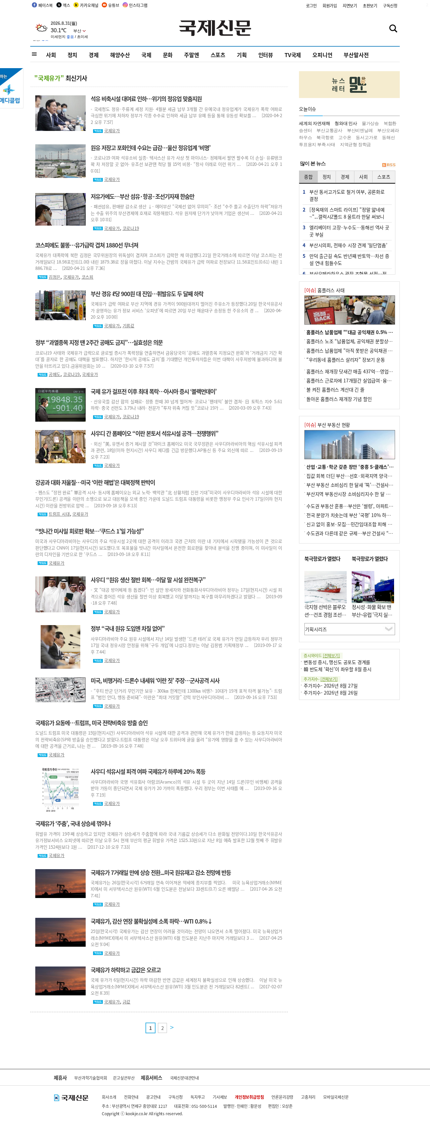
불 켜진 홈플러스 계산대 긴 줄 (335, 389)
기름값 (128, 325)
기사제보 (220, 1097)
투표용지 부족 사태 (317, 144)
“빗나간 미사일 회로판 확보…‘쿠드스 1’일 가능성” (89, 531)
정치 (73, 55)
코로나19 (131, 228)
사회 (51, 55)
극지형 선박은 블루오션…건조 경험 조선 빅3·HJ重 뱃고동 (325, 614)
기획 (242, 55)
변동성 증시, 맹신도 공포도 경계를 (337, 662)
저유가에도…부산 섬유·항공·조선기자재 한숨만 (142, 196)
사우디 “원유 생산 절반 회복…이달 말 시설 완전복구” (148, 580)
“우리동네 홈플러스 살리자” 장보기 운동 (345, 359)
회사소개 (109, 1097)
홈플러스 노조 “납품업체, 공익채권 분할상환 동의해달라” (362, 341)
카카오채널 (89, 5)
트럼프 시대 (59, 514)
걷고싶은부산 (124, 1078)
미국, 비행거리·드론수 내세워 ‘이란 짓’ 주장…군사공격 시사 (155, 680)
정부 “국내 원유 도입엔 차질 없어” (128, 628)
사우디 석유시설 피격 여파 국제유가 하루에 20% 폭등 (148, 771)
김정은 (54, 277)
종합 (308, 176)
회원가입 (329, 5)
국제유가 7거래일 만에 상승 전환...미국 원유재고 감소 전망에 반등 (161, 872)
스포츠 (218, 55)
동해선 (388, 137)
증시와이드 (322, 655)
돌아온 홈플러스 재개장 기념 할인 (339, 398)
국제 (146, 55)
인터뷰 (265, 55)
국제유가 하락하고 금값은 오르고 (126, 970)
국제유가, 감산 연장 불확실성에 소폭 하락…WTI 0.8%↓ (152, 921)
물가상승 (370, 123)
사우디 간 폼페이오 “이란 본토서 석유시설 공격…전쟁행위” (154, 433)
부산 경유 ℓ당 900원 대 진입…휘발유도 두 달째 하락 (147, 294)
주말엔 (191, 55)
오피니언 (322, 55)
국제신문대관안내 (184, 1078)
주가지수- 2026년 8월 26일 (330, 692)
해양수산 (120, 55)
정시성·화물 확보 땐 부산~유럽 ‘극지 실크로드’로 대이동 (372, 614)
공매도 (54, 374)
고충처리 (308, 1097)
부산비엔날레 (360, 130)
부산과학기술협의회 (90, 1078)
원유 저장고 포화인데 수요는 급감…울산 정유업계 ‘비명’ (150, 148)
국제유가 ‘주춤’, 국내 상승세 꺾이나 (73, 823)
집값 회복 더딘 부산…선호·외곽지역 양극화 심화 (354, 475)
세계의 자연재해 (314, 123)
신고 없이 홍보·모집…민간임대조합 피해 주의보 (353, 524)
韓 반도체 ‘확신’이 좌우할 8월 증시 (338, 669)
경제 (94, 55)
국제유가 (112, 130)
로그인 (311, 5)
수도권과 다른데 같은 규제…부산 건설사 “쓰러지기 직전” (362, 533)
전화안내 (131, 1097)
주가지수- (321, 679)
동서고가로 (366, 137)
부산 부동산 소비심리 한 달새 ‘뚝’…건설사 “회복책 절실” (361, 484)
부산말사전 (356, 55)
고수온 (344, 137)
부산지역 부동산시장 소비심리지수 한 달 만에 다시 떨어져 (362, 493)
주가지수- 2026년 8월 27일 (330, 685)
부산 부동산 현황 (327, 424)
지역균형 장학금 (355, 144)
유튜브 (113, 5)
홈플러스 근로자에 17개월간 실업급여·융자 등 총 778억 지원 (366, 380)
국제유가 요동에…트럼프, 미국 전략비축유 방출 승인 (91, 723)
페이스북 (45, 5)
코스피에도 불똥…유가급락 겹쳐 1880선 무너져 (86, 245)
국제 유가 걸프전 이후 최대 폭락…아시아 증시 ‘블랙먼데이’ (153, 391)
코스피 (87, 277)
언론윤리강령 (282, 1097)
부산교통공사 (329, 130)
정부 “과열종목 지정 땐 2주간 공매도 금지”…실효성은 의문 (99, 342)
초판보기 (370, 5)
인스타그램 (138, 5)
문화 (168, 55)
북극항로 (325, 137)
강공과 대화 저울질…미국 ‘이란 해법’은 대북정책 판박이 (95, 482)
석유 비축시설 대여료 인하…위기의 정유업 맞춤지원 (146, 99)
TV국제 (293, 55)
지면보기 (350, 5)
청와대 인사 (346, 123)
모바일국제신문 (336, 1097)
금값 (127, 1001)
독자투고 (197, 1097)
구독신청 (390, 5)
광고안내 (153, 1097)
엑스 (66, 5)
